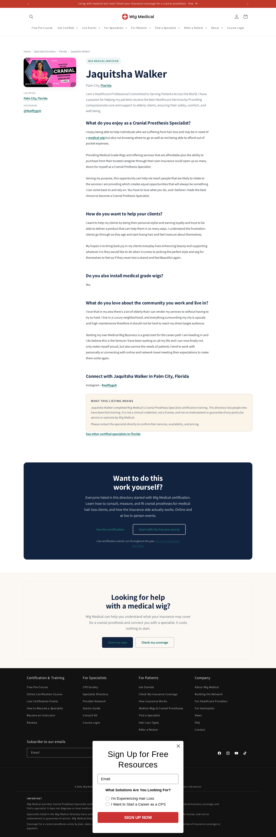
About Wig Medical (207, 687)
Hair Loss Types (149, 722)
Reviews (32, 722)
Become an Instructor (41, 715)
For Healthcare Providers (211, 701)
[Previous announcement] (28, 4)
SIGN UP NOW (138, 817)
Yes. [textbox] (88, 284)
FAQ (197, 722)
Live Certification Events (42, 701)
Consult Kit (90, 715)
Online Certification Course (44, 694)
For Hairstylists (205, 708)
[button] (31, 16)
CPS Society (90, 687)
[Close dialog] (178, 746)
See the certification (110, 529)
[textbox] (147, 149)
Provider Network (94, 701)
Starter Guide (91, 708)
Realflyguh (109, 385)
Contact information (190, 786)
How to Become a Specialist (45, 708)
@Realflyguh (32, 111)
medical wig (96, 138)
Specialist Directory (45, 51)
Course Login (91, 722)
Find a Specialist (149, 715)
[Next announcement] (247, 4)
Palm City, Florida (35, 98)
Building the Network (209, 694)
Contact (200, 729)
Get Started (146, 687)
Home (27, 51)
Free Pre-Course (37, 687)
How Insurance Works (153, 701)
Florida (63, 51)
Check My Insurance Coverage (158, 694)
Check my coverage (154, 642)
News (198, 715)
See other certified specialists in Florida (113, 434)
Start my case (117, 642)
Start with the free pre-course (159, 529)
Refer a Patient (148, 729)
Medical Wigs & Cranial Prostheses (161, 708)
